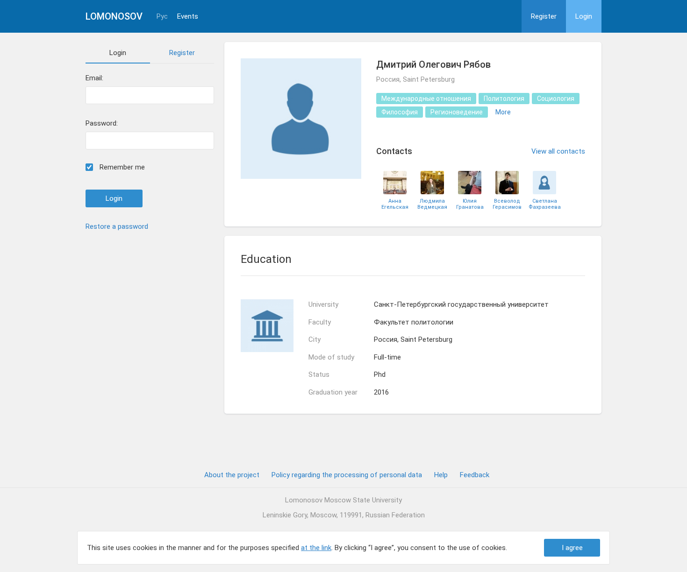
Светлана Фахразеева (545, 204)
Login (583, 16)
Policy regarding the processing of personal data (347, 475)
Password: (102, 123)
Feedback (474, 475)
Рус (162, 16)
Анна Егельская (394, 204)
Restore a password (117, 226)
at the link (316, 548)
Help (441, 475)
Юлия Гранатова (470, 204)
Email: (94, 78)
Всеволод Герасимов (507, 204)
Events (187, 16)
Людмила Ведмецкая (432, 204)
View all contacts (558, 151)
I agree (572, 548)
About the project (231, 475)
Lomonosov (114, 16)
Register (544, 16)
